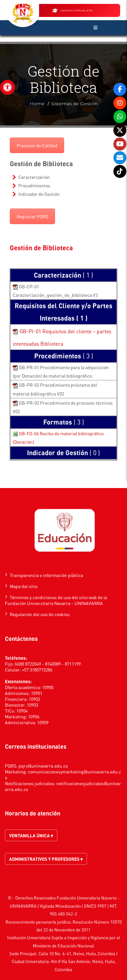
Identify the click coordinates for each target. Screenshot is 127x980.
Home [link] (37, 104)
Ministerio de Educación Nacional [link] (63, 945)
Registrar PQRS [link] (32, 216)
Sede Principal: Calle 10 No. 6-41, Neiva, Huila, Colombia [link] (62, 953)
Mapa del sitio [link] (23, 586)
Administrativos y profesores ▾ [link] (46, 859)
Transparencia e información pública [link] (46, 575)
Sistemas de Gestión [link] (74, 104)
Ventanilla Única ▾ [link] (31, 835)
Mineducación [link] (68, 906)
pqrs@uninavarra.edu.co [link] (43, 766)
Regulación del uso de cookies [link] (40, 614)
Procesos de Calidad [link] (37, 145)
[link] (7, 87)
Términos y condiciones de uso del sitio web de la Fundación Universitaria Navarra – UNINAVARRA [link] (56, 600)
